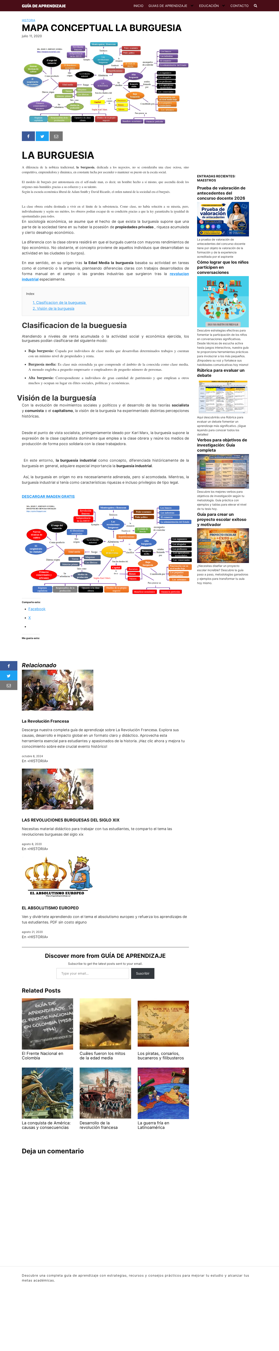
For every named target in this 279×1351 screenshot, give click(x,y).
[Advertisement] (223, 103)
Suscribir (143, 973)
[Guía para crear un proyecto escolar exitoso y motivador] (223, 546)
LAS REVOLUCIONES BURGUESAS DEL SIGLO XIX (70, 820)
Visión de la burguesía (53, 308)
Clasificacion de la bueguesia (60, 302)
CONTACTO (239, 6)
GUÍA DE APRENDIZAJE (44, 6)
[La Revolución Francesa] (57, 690)
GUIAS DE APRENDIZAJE (167, 6)
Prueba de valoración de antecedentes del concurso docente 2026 (221, 193)
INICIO (138, 6)
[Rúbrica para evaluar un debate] (223, 397)
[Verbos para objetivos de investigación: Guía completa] (223, 471)
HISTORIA (28, 20)
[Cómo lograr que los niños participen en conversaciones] (223, 302)
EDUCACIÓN (209, 6)
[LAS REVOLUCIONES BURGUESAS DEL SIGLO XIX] (57, 789)
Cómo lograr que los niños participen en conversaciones (223, 267)
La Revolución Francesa (45, 721)
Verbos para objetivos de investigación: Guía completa (222, 445)
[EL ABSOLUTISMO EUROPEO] (57, 877)
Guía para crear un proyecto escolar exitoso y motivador (221, 519)
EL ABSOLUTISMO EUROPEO (50, 908)
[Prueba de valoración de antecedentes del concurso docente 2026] (223, 219)
